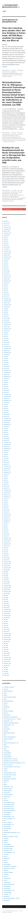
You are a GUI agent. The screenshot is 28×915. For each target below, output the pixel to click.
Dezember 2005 (7, 657)
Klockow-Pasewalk (8, 764)
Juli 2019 (6, 332)
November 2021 (7, 277)
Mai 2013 (6, 480)
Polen (5, 820)
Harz (18, 132)
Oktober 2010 (7, 542)
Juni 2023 (6, 239)
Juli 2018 (6, 356)
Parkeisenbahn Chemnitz (9, 802)
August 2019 (6, 330)
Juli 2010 (6, 548)
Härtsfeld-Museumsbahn (9, 733)
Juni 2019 (6, 334)
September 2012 (7, 496)
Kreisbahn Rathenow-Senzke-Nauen (12, 766)
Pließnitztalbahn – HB (9, 816)
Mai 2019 (6, 336)
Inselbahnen (6, 747)
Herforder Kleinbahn (8, 739)
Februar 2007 (7, 629)
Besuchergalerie (15, 193)
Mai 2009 (6, 575)
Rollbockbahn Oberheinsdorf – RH (12, 832)
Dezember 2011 (7, 514)
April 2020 (6, 314)
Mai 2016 (6, 408)
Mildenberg (6, 780)
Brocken (17, 135)
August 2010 (6, 546)
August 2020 (6, 306)
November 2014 (7, 444)
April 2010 (6, 554)
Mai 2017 (6, 384)
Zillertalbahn (6, 896)
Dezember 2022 (7, 251)
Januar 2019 (6, 344)
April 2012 (6, 506)
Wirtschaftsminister (12, 140)
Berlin (5, 699)
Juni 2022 (6, 263)
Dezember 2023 (7, 227)
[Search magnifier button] (24, 209)
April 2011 (6, 530)
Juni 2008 (6, 597)
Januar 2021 (6, 297)
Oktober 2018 (7, 350)
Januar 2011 (6, 536)
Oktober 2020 (7, 303)
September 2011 (7, 520)
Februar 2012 (7, 510)
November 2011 (7, 516)
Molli (5, 782)
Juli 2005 (6, 667)
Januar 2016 (6, 416)
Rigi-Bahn (6, 830)
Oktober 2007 (7, 613)
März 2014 (6, 460)
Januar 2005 (6, 675)
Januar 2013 (6, 488)
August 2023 (6, 235)
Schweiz (5, 856)
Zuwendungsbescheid (20, 140)
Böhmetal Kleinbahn (8, 701)
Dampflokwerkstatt (14, 137)
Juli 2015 (6, 428)
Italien (5, 749)
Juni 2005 (6, 669)
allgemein (6, 689)
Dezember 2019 (7, 322)
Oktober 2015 (7, 422)
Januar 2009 (6, 583)
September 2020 (7, 304)
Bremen (5, 709)
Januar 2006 (6, 655)
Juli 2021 (6, 285)
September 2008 (7, 591)
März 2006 (6, 651)
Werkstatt (10, 76)
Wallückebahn (7, 888)
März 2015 (6, 436)
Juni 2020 (6, 310)
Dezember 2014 (7, 442)
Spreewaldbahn (7, 864)
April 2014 (6, 458)
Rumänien (6, 838)
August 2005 (6, 665)
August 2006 (6, 641)
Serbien (5, 860)
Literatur (5, 770)
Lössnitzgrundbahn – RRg (10, 772)
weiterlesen (4, 66)
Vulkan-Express (7, 882)
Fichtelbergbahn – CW (9, 725)
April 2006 (6, 649)
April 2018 (6, 362)
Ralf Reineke (6, 70)
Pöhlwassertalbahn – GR (9, 818)
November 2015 (7, 420)
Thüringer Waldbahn (8, 872)
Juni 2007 (6, 621)
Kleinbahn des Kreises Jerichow (11, 760)
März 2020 (6, 316)
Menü (4, 11)
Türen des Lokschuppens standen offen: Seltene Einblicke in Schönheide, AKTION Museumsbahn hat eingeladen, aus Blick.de (14, 34)
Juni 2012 (6, 502)
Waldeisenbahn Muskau (9, 884)
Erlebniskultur (5, 196)
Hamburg (6, 731)
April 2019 (6, 338)
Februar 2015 (7, 438)
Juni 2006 (6, 645)
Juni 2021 (6, 287)
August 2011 (6, 522)
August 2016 (6, 402)
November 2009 (7, 563)
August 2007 (6, 617)
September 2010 (7, 544)
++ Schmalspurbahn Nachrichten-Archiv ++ (11, 6)
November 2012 (7, 492)
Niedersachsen (7, 792)
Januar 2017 (6, 392)
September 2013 (7, 472)
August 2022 (6, 259)
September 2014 (7, 448)
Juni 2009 (6, 573)
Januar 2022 (6, 273)
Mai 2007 (6, 623)
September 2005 (7, 663)
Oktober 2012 (7, 494)
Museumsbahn (19, 73)
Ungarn (5, 880)
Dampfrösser (20, 195)
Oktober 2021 (7, 279)
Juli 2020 (6, 308)
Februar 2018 (7, 366)
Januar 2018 (6, 368)
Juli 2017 (6, 380)
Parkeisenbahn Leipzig (9, 808)
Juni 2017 (6, 382)
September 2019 (7, 328)
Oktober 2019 (7, 326)
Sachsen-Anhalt (14, 134)
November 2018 (7, 348)
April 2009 (6, 577)
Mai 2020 (6, 312)
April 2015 (6, 434)
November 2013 (7, 468)
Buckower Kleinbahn (8, 711)
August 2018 (6, 354)
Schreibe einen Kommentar (9, 141)
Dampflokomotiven (6, 137)
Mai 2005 (6, 671)
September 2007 (7, 615)
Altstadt (3, 135)
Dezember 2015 (7, 418)
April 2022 (6, 267)
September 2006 (7, 639)
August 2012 (6, 498)
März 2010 (6, 555)
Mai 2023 (6, 241)
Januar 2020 (6, 320)
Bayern (5, 693)
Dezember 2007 (7, 609)
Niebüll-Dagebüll (7, 790)
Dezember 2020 (7, 299)
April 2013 (6, 482)
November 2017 (7, 372)
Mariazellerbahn (7, 776)
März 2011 (6, 532)
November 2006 (7, 635)
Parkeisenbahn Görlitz (9, 806)
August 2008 (6, 593)
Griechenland (7, 729)
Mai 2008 (6, 599)
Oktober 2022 (7, 255)
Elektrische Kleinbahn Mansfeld (11, 723)
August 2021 (6, 283)
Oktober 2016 (7, 398)
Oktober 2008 (7, 589)
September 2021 (7, 281)
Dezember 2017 (7, 370)
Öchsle (5, 798)
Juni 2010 (6, 550)
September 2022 (7, 257)
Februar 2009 (7, 581)
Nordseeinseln (7, 796)
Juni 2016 (6, 406)
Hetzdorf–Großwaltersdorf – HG (11, 743)
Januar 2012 (6, 512)
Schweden (6, 854)
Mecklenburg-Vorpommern (10, 778)
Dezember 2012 (7, 490)
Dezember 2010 (7, 538)
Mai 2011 (6, 528)
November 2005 (7, 659)
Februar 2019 (7, 342)
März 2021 (6, 293)
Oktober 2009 (7, 565)
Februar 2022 (7, 271)
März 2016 (6, 412)
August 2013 (6, 474)
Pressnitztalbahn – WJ (9, 824)
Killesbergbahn (7, 754)
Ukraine (5, 876)
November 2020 (7, 301)
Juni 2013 (6, 478)
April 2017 (6, 386)
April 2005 (6, 673)
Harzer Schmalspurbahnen (10, 737)
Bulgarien (6, 713)
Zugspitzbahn (7, 900)
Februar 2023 (7, 247)
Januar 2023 (6, 249)
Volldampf (4, 199)
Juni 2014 (6, 454)
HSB (20, 137)
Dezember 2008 (7, 585)
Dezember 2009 (7, 561)
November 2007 (7, 611)
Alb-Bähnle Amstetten (9, 687)
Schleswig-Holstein (8, 848)
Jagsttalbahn (6, 751)
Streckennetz (22, 138)
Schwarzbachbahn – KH (9, 852)
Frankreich (6, 727)
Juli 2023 (6, 237)
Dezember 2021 (7, 275)
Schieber (11, 74)
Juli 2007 (6, 619)
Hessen (5, 741)
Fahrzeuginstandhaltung (13, 196)
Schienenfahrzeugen (17, 74)
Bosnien (5, 705)
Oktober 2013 (7, 470)
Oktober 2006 (7, 637)
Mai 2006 (6, 647)
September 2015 (7, 424)
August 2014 (6, 450)
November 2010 (7, 540)
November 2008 (7, 587)
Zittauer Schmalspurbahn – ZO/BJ (11, 898)
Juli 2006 (6, 643)
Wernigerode (4, 140)
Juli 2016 (6, 404)
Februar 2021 (7, 295)
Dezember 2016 (7, 394)
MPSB (5, 784)
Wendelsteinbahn (7, 892)
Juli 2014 (6, 452)
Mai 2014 (6, 456)
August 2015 (6, 426)
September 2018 (7, 352)
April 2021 (6, 291)
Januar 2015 (6, 440)
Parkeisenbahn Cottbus (9, 804)
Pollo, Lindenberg (8, 822)
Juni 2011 (6, 526)
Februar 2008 (7, 605)
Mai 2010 (6, 552)
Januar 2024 (6, 225)
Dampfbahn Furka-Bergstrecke (11, 717)
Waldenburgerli (7, 886)
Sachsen (5, 842)
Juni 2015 (6, 430)
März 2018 (6, 364)
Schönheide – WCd (8, 850)
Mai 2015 (6, 432)
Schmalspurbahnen (15, 138)
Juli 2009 (6, 571)
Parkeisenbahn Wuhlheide (9, 810)
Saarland (6, 840)
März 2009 (6, 579)
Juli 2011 (6, 524)
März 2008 (6, 603)
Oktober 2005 (7, 661)
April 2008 (6, 601)
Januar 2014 (6, 464)
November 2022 (7, 253)
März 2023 (6, 245)
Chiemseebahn (7, 715)
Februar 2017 (7, 390)
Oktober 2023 (7, 231)
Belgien (5, 695)
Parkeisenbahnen (7, 812)
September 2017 (7, 376)
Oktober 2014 (7, 446)
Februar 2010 (7, 557)
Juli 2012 (6, 500)
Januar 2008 (6, 607)
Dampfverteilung (13, 71)
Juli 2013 (6, 476)
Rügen (5, 834)
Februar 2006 (7, 653)
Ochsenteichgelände (6, 138)
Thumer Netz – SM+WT (9, 868)
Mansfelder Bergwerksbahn (10, 774)
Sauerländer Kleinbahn (9, 846)
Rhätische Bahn (7, 826)
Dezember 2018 (7, 346)
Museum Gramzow (8, 788)
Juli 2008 (6, 595)
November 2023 (7, 229)
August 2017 (6, 378)
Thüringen (20, 134)
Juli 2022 (6, 261)
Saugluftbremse (5, 74)
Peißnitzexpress (7, 814)
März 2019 (6, 340)
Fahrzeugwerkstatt (6, 198)
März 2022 (6, 269)
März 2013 (6, 484)
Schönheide (4, 76)
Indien (5, 745)
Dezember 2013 (7, 466)
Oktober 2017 (7, 374)
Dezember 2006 (7, 633)
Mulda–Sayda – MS (8, 786)
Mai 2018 (6, 360)
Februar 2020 (7, 318)
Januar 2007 (6, 631)
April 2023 (6, 243)
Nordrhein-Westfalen (8, 794)
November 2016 (7, 396)
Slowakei (6, 862)
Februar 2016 (7, 414)
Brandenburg (7, 707)
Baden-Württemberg (8, 691)
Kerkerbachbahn (7, 753)
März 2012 (6, 508)
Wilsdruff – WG (7, 894)
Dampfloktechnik (5, 71)
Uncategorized (20, 70)
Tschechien (6, 874)
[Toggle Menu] (24, 906)
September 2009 (7, 567)
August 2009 (6, 569)
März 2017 (6, 388)
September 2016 (7, 400)
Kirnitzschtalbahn (8, 756)
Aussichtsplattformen (10, 135)
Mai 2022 (6, 265)
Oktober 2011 (7, 518)
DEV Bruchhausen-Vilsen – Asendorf (12, 719)
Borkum (5, 703)
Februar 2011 (7, 534)
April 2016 (6, 410)
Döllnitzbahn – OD (8, 721)
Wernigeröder (20, 199)
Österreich (6, 800)
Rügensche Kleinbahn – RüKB (11, 836)
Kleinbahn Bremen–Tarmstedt (10, 758)
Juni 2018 (6, 358)
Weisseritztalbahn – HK (9, 890)
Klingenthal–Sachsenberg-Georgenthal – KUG (14, 762)
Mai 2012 (6, 504)
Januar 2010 (6, 559)
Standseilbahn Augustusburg (10, 866)
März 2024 (6, 221)
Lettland (5, 768)
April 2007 (6, 625)
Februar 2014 (7, 462)
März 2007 (6, 627)
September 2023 (7, 233)
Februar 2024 (7, 223)
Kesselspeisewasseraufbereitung (9, 73)
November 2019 (7, 324)
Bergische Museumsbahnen (10, 697)
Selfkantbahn (7, 858)
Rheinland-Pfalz (7, 828)
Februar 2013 (7, 486)
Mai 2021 (6, 289)
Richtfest (15, 198)
